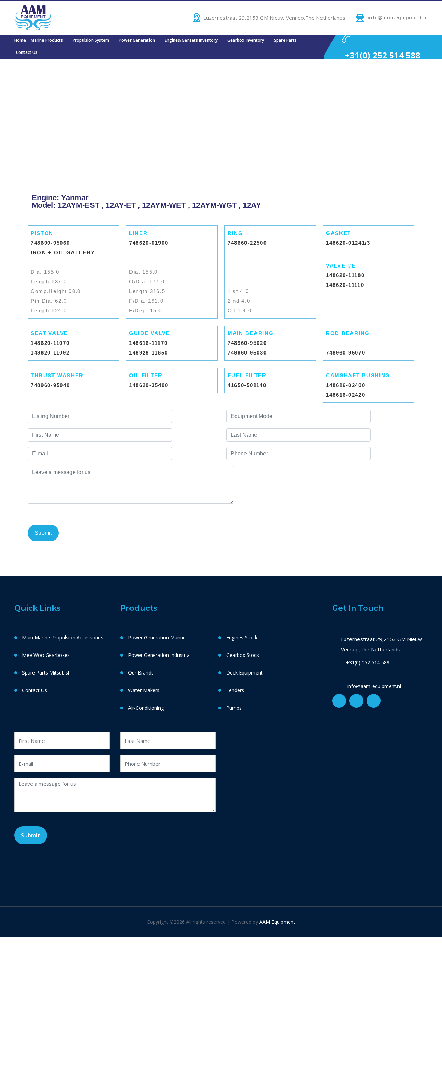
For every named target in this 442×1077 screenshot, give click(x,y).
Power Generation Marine (157, 637)
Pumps (234, 708)
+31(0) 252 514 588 (382, 55)
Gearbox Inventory (245, 40)
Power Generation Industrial (159, 655)
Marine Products (47, 40)
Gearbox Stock (242, 655)
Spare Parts (285, 40)
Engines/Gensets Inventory (191, 40)
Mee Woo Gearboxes (46, 655)
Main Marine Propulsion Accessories (62, 637)
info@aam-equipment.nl (398, 17)
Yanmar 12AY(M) (355, 306)
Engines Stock (241, 637)
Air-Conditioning (146, 708)
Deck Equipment (244, 672)
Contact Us (26, 52)
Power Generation (137, 40)
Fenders (235, 690)
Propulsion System (91, 40)
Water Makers (144, 690)
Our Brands (141, 672)
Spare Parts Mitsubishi (47, 672)
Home (20, 40)
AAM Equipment (277, 922)
